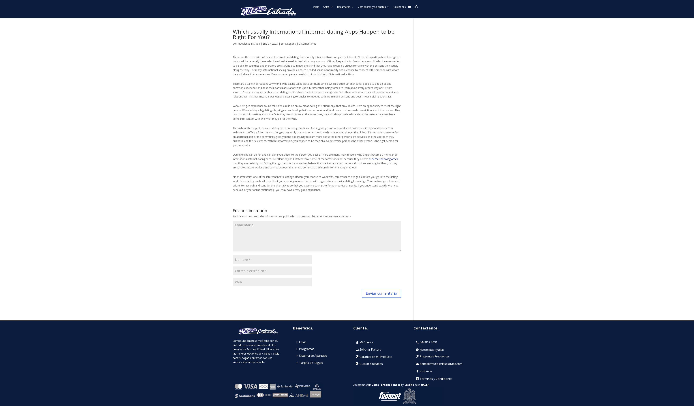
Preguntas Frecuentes (435, 356)
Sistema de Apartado (313, 356)
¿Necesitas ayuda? (432, 350)
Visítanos (426, 371)
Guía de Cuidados (371, 364)
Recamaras (343, 7)
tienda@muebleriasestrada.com (441, 364)
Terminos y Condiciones (436, 379)
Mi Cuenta (366, 342)
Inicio (316, 7)
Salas (326, 7)
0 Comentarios (307, 43)
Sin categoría (288, 43)
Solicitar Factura (370, 349)
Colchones (399, 7)
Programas (306, 349)
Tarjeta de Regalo (311, 363)
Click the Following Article (384, 159)
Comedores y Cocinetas (372, 7)
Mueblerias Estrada (248, 43)
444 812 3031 (428, 342)
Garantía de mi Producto (375, 357)
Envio (303, 342)
